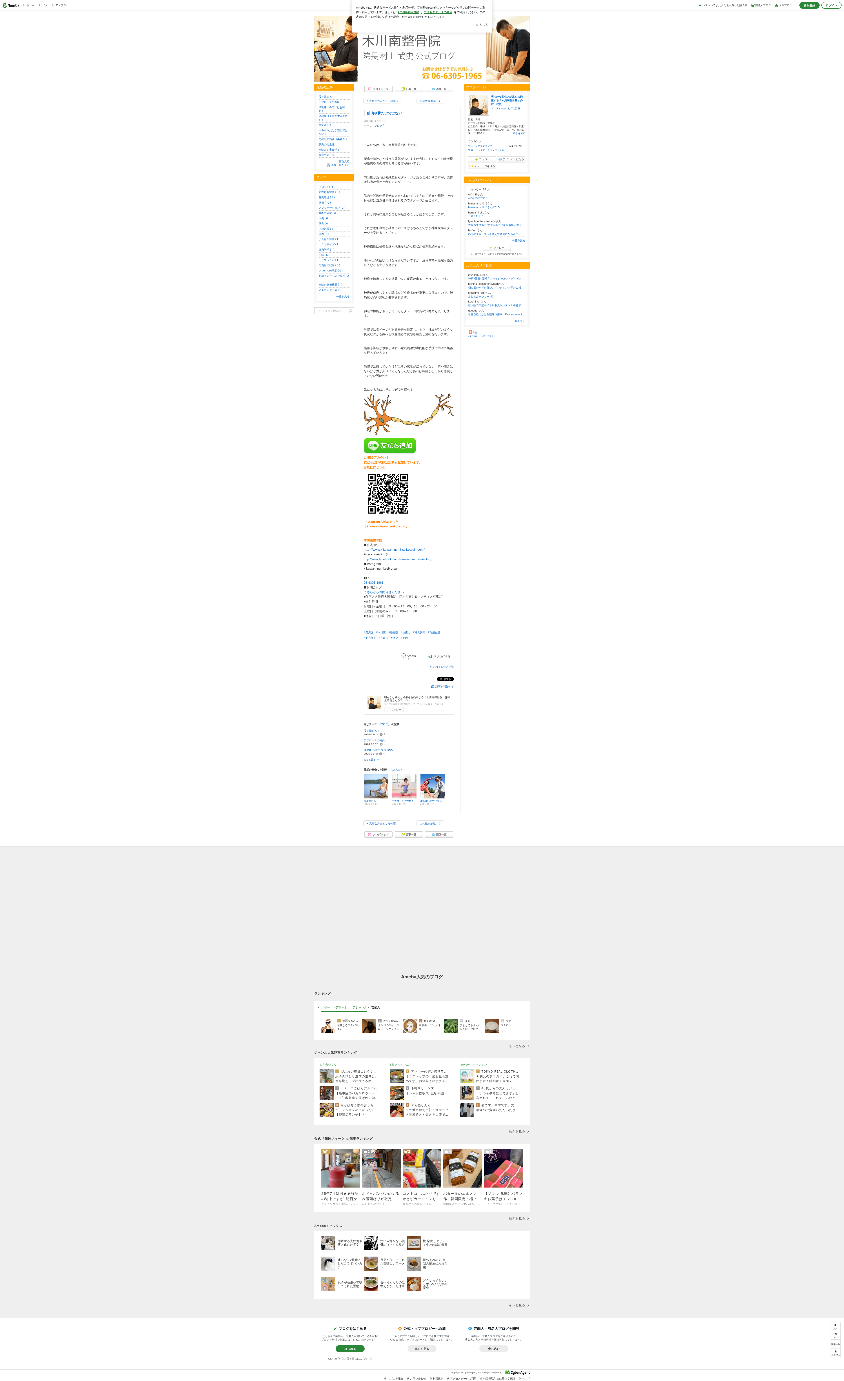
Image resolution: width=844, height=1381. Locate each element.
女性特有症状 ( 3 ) (329, 192)
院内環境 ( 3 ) (327, 197)
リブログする (442, 656)
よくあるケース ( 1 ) (330, 290)
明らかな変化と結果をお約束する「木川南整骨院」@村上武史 (507, 100)
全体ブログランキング (480, 145)
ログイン (831, 5)
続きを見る (519, 133)
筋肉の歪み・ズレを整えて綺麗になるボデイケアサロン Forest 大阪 (496, 234)
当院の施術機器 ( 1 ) (330, 284)
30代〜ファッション (473, 1064)
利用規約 (438, 1378)
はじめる (350, 1348)
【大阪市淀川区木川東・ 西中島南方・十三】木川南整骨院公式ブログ (422, 49)
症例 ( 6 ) (324, 218)
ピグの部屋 (514, 108)
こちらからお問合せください (384, 592)
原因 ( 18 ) (325, 233)
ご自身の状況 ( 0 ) (329, 265)
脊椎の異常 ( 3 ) (328, 213)
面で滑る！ (325, 125)
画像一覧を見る (340, 165)
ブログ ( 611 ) (327, 186)
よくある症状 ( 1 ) (329, 239)
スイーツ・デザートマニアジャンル (344, 1007)
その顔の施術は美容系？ (333, 139)
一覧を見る (518, 240)
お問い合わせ (418, 1378)
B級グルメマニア (401, 1064)
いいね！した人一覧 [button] (442, 666)
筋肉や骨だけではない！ (386, 113)
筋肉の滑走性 (327, 144)
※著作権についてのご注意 (481, 336)
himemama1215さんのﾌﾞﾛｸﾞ (485, 207)
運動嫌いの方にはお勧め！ (379, 750)
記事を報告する (444, 686)
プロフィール (498, 108)
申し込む (494, 1348)
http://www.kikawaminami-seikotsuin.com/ (394, 549)
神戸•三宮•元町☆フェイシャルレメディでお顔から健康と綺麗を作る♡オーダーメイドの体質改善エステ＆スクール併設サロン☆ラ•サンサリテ (496, 278)
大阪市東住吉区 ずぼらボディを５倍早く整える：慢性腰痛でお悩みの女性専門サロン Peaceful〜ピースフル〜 (496, 225)
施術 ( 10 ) (325, 202)
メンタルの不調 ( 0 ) (331, 270)
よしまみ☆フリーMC (481, 296)
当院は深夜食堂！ (329, 149)
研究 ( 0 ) (324, 223)
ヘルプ (526, 1378)
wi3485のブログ (478, 198)
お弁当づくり (328, 1064)
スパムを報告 (395, 1378)
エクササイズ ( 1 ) (329, 244)
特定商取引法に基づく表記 (499, 1378)
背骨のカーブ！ (328, 155)
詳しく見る (422, 1348)
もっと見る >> (372, 759)
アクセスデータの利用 (463, 1378)
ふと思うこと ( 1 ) (329, 260)
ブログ (378, 125)
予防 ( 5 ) (324, 255)
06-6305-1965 (374, 582)
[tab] (344, 1007)
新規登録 (809, 5)
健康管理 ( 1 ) (326, 249)
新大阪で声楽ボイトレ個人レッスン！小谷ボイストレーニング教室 (496, 305)
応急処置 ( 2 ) (327, 228)
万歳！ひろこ (476, 216)
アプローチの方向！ (375, 740)
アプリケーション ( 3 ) (332, 207)
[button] (836, 1352)
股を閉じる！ (372, 730)
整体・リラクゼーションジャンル (486, 149)
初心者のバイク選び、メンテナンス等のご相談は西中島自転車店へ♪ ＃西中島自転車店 (496, 287)
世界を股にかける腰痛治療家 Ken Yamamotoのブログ (496, 314)
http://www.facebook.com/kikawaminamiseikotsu (397, 559)
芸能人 (375, 1007)
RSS (475, 332)
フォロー (396, 709)
